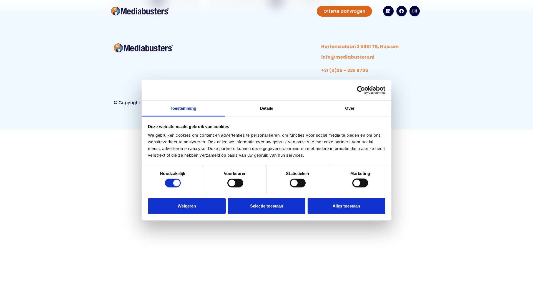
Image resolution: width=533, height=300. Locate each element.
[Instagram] (414, 11)
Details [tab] (266, 108)
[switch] (235, 183)
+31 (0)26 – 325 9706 (344, 70)
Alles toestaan (346, 205)
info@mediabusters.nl (347, 57)
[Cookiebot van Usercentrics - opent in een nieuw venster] (361, 90)
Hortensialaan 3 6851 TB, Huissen (360, 46)
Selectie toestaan (266, 205)
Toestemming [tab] (183, 108)
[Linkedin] (388, 11)
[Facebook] (401, 11)
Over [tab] (350, 108)
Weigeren (187, 205)
